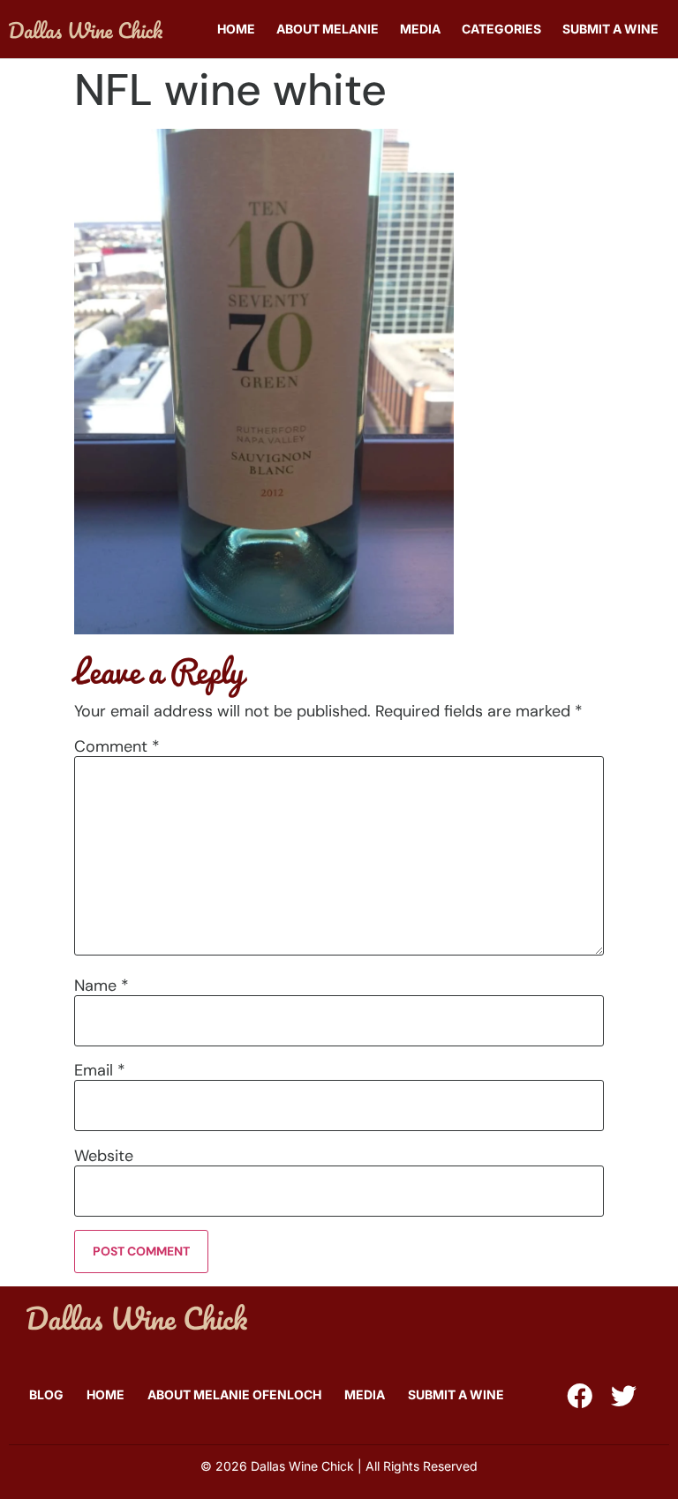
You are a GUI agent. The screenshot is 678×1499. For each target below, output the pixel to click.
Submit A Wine (610, 28)
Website (103, 1156)
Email (99, 1070)
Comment (117, 746)
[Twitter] (624, 1396)
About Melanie (327, 28)
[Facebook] (579, 1396)
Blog (46, 1394)
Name (101, 985)
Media (420, 28)
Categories (501, 28)
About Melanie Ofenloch (234, 1394)
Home (236, 28)
